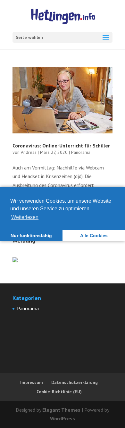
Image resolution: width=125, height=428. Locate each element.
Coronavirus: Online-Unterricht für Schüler (61, 145)
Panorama (80, 152)
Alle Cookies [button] (94, 235)
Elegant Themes (61, 410)
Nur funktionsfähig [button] (31, 235)
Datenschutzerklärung (74, 382)
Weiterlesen (24, 217)
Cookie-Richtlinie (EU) (59, 391)
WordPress (62, 418)
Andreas (29, 152)
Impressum (31, 382)
